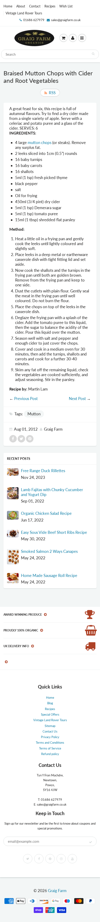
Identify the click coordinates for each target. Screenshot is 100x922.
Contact (34, 6)
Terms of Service (50, 748)
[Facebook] (38, 858)
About (20, 6)
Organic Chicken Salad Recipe (46, 513)
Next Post (77, 398)
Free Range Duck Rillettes (43, 470)
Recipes (49, 6)
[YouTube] (72, 858)
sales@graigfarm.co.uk (66, 20)
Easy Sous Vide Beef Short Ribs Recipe (54, 532)
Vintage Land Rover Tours (24, 13)
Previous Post (26, 398)
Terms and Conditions (50, 742)
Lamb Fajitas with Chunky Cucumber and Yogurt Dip (52, 492)
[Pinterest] (50, 858)
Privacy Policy (50, 737)
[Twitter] (27, 858)
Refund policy (50, 754)
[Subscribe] (90, 842)
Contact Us (50, 731)
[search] (50, 54)
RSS (52, 92)
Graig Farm (57, 890)
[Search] (93, 54)
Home (7, 6)
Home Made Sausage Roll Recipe (49, 575)
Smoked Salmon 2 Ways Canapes (49, 551)
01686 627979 (33, 20)
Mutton (33, 413)
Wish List (66, 6)
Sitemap (50, 726)
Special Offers (50, 714)
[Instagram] (61, 858)
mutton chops (39, 142)
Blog (50, 703)
